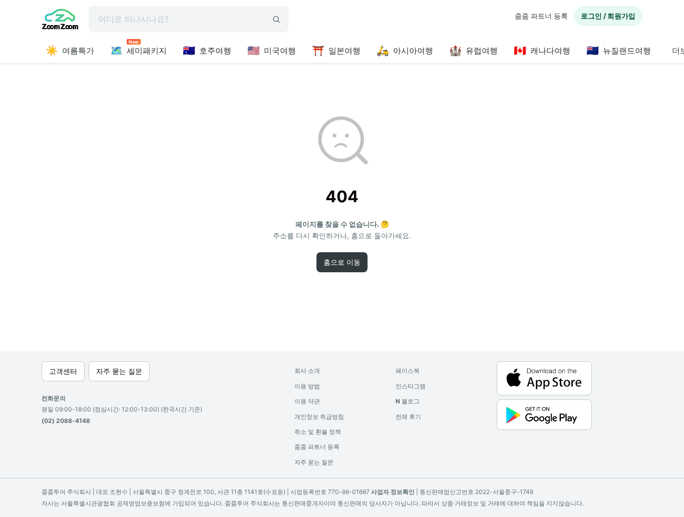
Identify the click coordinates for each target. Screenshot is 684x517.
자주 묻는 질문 (313, 462)
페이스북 (408, 370)
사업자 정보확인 (393, 491)
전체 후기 (408, 416)
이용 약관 (307, 401)
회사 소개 (307, 370)
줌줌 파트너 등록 (541, 16)
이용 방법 (307, 386)
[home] (60, 20)
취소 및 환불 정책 (317, 431)
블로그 (408, 401)
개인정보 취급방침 (319, 416)
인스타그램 (411, 386)
